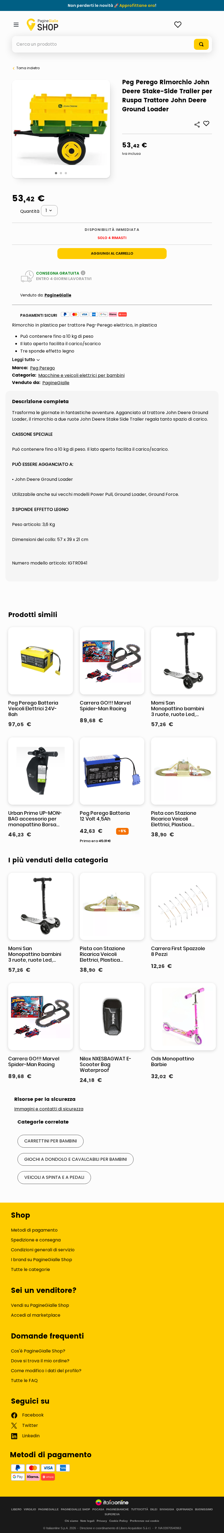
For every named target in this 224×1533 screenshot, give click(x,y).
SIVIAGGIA (167, 1509)
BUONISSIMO (204, 1509)
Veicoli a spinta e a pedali (54, 1177)
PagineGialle (58, 295)
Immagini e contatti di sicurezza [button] (48, 1109)
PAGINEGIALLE (48, 1509)
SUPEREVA (112, 1514)
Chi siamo (71, 1520)
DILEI (153, 1509)
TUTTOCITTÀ (139, 1509)
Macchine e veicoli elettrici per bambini (81, 375)
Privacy (102, 1520)
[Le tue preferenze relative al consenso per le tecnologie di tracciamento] (214, 1523)
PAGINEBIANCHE (117, 1509)
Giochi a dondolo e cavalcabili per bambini (75, 1159)
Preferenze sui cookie (144, 1520)
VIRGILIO (30, 1509)
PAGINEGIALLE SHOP (75, 1509)
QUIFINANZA (184, 1509)
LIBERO (16, 1509)
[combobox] (112, 44)
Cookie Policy (118, 1520)
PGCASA (98, 1509)
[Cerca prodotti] (201, 44)
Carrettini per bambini (50, 1141)
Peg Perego (42, 368)
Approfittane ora (137, 5)
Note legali (87, 1520)
